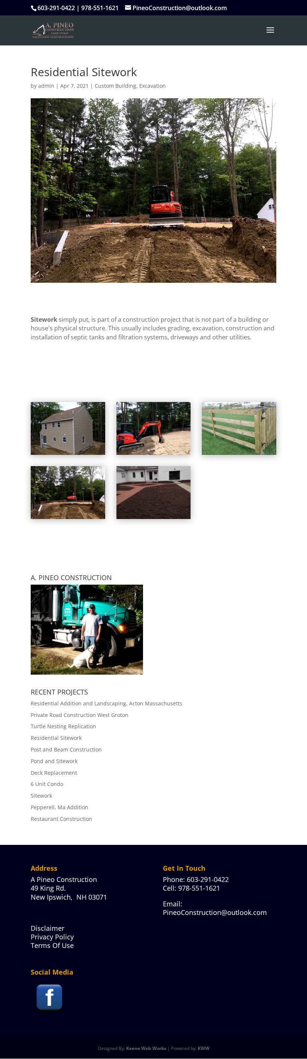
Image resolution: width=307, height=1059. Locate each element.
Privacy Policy (52, 936)
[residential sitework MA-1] (68, 518)
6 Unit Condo (47, 784)
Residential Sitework (56, 737)
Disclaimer (47, 928)
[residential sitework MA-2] (153, 454)
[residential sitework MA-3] (68, 454)
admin (46, 85)
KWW (204, 1048)
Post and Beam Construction (66, 749)
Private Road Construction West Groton (79, 714)
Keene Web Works (146, 1048)
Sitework (41, 795)
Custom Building (115, 85)
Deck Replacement (54, 772)
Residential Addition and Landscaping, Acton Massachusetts (106, 703)
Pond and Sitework (54, 761)
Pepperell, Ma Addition (59, 807)
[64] (153, 518)
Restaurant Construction (61, 818)
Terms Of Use (52, 945)
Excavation (152, 85)
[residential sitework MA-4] (239, 454)
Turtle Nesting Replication (63, 726)
